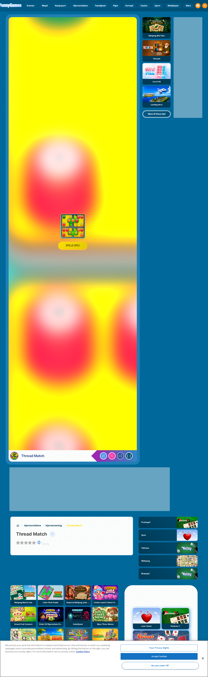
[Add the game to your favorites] (52, 534)
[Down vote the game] (112, 455)
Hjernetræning (54, 525)
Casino (144, 5)
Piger (115, 5)
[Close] (202, 658)
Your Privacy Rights (159, 647)
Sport (157, 5)
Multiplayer (173, 5)
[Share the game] (120, 455)
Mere (188, 5)
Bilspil (45, 5)
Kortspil (129, 5)
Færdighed (100, 5)
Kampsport (60, 5)
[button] (198, 5)
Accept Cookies (159, 656)
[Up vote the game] (103, 455)
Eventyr (30, 5)
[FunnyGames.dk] (18, 525)
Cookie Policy (83, 651)
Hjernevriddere (80, 5)
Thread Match (74, 525)
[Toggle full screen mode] (129, 455)
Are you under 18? (160, 665)
